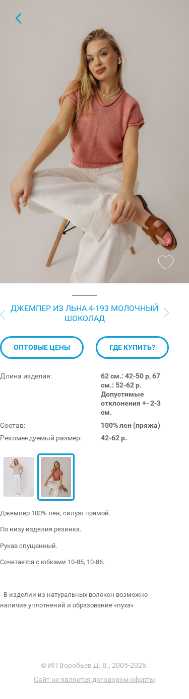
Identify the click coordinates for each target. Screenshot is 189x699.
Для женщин (18, 18)
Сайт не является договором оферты (94, 679)
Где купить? (132, 347)
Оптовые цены (42, 347)
